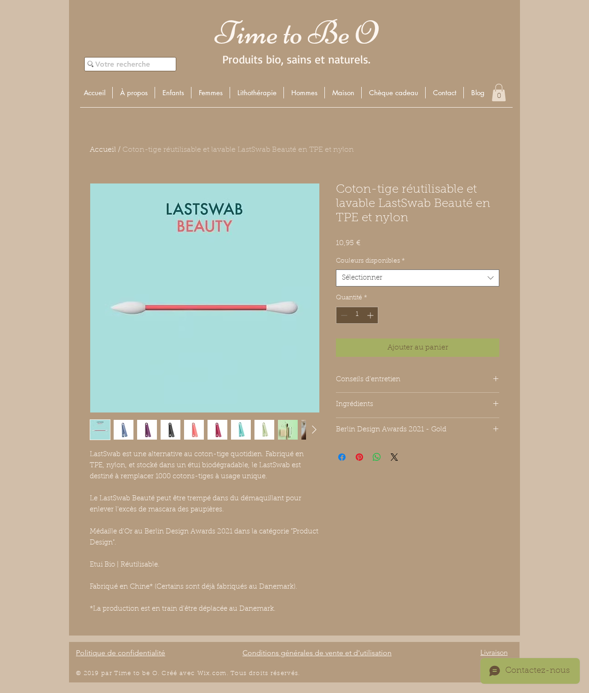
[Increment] (371, 315)
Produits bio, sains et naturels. (296, 59)
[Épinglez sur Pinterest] (359, 457)
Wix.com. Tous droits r (235, 673)
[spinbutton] (357, 315)
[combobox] (417, 278)
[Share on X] (394, 457)
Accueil (103, 150)
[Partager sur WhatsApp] (376, 457)
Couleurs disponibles (370, 261)
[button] (173, 92)
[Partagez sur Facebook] (341, 457)
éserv (282, 673)
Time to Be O (296, 32)
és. (295, 673)
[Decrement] (343, 315)
